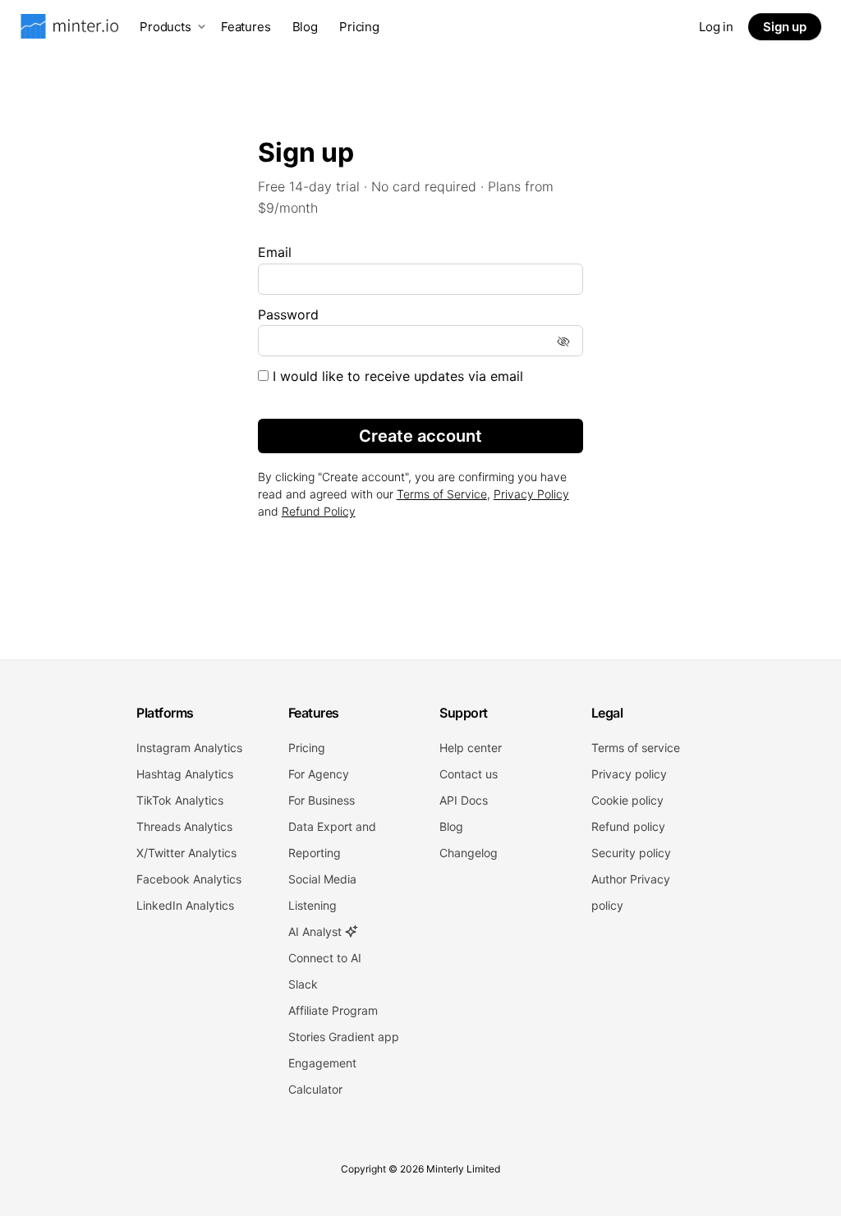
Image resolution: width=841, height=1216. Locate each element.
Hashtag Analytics (184, 774)
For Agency (318, 774)
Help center (470, 748)
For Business (321, 800)
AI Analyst (316, 931)
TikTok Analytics (179, 800)
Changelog (468, 853)
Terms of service (635, 748)
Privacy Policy (531, 494)
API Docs (463, 800)
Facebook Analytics (188, 879)
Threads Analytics (184, 826)
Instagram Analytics (189, 748)
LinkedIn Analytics (185, 905)
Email (275, 252)
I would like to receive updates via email (396, 376)
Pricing (359, 26)
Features (246, 26)
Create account (420, 436)
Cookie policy (627, 800)
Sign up (785, 26)
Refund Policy (319, 511)
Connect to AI (324, 958)
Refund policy (628, 826)
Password (288, 314)
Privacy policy (629, 774)
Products (165, 26)
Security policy (631, 853)
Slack (303, 984)
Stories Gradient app (343, 1037)
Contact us (468, 774)
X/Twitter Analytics (186, 853)
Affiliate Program (333, 1010)
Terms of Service (442, 494)
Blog (305, 26)
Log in (716, 26)
